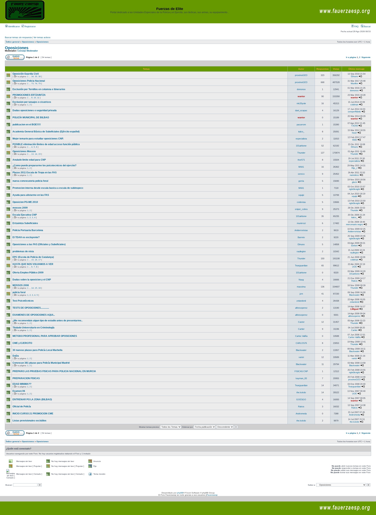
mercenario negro (354, 224)
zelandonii (301, 301)
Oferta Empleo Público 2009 (28, 272)
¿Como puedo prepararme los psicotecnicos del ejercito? (44, 165)
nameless (354, 175)
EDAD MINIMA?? (22, 384)
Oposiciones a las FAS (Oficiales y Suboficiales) (39, 244)
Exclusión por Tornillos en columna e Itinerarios (39, 89)
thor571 (301, 160)
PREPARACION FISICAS (26, 378)
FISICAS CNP (301, 371)
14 (36, 154)
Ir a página (351, 57)
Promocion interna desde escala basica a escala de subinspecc (48, 188)
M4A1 (301, 167)
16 (36, 260)
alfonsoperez (301, 308)
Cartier (301, 329)
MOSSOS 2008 (21, 285)
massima (301, 287)
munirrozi (301, 223)
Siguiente (366, 57)
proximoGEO (301, 75)
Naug (301, 279)
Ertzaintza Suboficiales (25, 223)
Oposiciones (28, 42)
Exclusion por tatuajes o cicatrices (32, 102)
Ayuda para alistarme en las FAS (31, 195)
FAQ (356, 26)
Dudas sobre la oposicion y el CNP (32, 279)
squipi (301, 195)
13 (32, 154)
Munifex (354, 83)
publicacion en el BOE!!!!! (27, 124)
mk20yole (301, 103)
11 (38, 98)
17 (39, 260)
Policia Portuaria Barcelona (28, 230)
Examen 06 (19, 391)
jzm (301, 294)
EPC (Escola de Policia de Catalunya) (33, 257)
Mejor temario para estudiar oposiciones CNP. (38, 138)
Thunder (301, 153)
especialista (301, 138)
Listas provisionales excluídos (29, 420)
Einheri (354, 245)
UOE (354, 267)
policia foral (19, 292)
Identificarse (14, 26)
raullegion (301, 251)
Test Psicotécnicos (23, 300)
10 (35, 98)
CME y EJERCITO (22, 343)
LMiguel (354, 309)
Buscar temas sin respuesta (18, 37)
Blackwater (354, 295)
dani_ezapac (301, 110)
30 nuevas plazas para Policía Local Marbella (37, 350)
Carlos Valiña (301, 336)
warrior (301, 96)
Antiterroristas (301, 230)
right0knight (354, 189)
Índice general (13, 42)
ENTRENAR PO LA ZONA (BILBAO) (32, 399)
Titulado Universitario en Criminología (33, 327)
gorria (301, 181)
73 (32, 83)
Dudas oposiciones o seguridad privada (35, 110)
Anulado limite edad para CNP (29, 159)
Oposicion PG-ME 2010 (25, 202)
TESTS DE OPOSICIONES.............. (31, 307)
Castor (301, 322)
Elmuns (354, 76)
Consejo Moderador (27, 51)
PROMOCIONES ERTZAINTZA (29, 95)
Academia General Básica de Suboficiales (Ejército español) (46, 131)
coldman (354, 104)
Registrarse (30, 26)
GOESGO (301, 399)
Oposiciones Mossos (24, 151)
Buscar (367, 26)
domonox (301, 89)
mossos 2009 (20, 207)
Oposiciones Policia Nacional (29, 81)
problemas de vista (23, 251)
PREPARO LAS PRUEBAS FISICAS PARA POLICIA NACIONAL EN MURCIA (54, 371)
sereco (301, 174)
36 (39, 76)
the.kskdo (301, 392)
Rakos (354, 281)
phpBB (180, 493)
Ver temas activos (42, 37)
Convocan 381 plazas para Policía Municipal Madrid (41, 362)
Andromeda (301, 413)
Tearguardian (301, 265)
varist (301, 357)
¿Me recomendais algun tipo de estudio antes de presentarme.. (47, 320)
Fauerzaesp (212, 495)
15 (39, 154)
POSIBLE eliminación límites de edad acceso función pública (46, 144)
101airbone (301, 146)
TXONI (354, 126)
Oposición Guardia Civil (26, 73)
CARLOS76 (301, 343)
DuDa (16, 355)
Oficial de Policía (22, 406)
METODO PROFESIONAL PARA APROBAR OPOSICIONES (45, 336)
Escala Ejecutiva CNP (25, 214)
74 (36, 83)
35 (36, 76)
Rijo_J (354, 168)
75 (39, 83)
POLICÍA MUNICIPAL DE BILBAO (31, 117)
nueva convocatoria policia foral (30, 181)
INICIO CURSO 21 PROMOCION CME (33, 413)
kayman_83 (301, 378)
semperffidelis (354, 111)
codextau (301, 202)
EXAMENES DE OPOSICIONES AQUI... (34, 315)
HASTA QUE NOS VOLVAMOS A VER (33, 264)
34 (32, 76)
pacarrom (301, 124)
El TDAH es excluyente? (26, 237)
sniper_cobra (301, 209)
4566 (354, 140)
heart (354, 133)
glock (354, 182)
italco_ (301, 131)
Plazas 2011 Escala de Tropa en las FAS (35, 172)
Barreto (301, 237)
